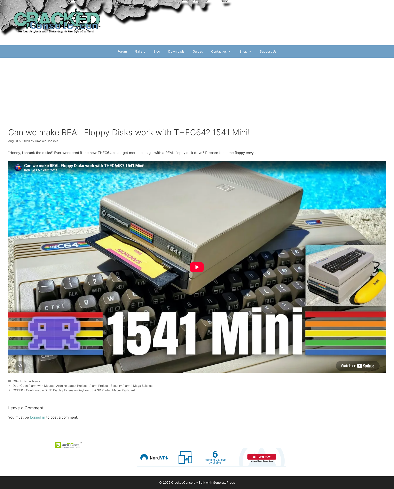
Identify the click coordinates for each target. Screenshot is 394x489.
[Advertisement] (197, 88)
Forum (122, 51)
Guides (198, 51)
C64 (16, 381)
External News (30, 381)
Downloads (176, 51)
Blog (156, 51)
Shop (243, 51)
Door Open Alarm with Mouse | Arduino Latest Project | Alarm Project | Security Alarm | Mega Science (82, 385)
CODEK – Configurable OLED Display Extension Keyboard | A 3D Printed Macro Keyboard (74, 390)
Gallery (140, 51)
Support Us (268, 51)
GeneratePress (224, 482)
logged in (37, 417)
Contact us (219, 51)
